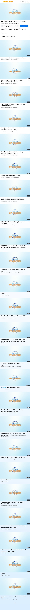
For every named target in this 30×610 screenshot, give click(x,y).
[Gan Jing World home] (8, 1)
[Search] (20, 2)
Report (23, 29)
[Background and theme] (25, 2)
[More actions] (29, 58)
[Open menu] (1, 2)
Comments (4, 33)
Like (4, 29)
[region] (15, 11)
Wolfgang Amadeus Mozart (11, 26)
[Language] (23, 2)
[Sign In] (28, 2)
